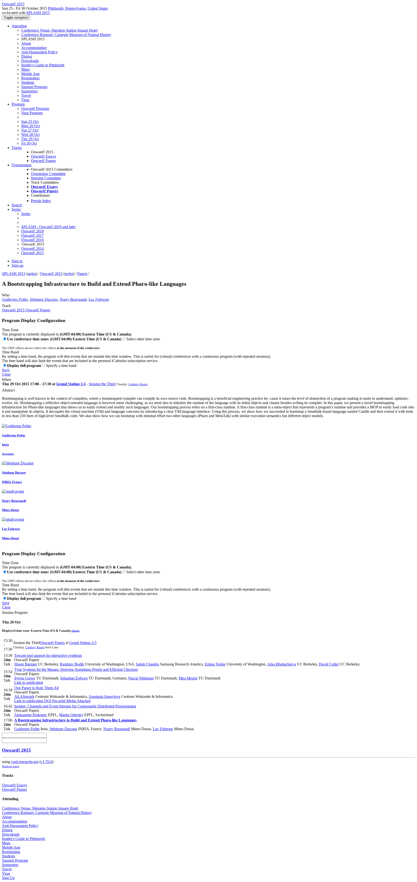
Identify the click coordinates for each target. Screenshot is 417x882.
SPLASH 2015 (38, 13)
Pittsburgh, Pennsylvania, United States (78, 8)
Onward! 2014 (32, 248)
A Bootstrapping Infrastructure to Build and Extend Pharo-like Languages (75, 720)
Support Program (34, 87)
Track (6, 306)
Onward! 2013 (32, 253)
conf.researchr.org (24, 762)
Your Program (32, 113)
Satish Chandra (147, 664)
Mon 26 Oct (30, 126)
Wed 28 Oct (30, 135)
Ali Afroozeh (24, 696)
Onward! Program (35, 108)
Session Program (15, 612)
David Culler (329, 664)
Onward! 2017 (32, 235)
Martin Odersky (71, 715)
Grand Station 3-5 (71, 384)
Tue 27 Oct (29, 130)
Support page (10, 766)
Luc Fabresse (99, 299)
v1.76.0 (46, 762)
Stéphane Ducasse (44, 299)
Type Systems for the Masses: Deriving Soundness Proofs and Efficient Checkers (76, 669)
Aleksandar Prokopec (30, 715)
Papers (82, 274)
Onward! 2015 (51, 274)
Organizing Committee (48, 174)
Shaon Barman (25, 664)
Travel (26, 95)
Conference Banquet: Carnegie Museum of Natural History (66, 35)
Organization (21, 165)
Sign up (17, 265)
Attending (19, 26)
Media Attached (77, 701)
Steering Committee (46, 178)
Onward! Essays (43, 156)
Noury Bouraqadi (73, 299)
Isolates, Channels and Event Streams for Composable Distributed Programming (75, 706)
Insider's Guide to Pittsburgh (42, 65)
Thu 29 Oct (30, 139)
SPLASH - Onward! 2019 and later (48, 227)
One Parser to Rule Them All (36, 688)
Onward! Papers (43, 161)
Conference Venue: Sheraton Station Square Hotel (59, 30)
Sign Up (8, 878)
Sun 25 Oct (30, 121)
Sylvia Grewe (24, 678)
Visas (25, 100)
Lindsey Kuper (138, 384)
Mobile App (30, 74)
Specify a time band (61, 366)
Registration (30, 78)
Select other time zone (143, 339)
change (75, 630)
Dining (26, 56)
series (32, 274)
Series (25, 214)
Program (18, 104)
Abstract (8, 390)
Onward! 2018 (32, 231)
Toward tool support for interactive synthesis (48, 655)
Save (5, 370)
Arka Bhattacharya (281, 664)
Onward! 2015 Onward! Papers (26, 310)
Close (6, 374)
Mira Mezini (188, 678)
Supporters (29, 91)
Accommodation (34, 48)
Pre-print (58, 701)
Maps (25, 69)
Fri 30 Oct (29, 143)
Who (5, 295)
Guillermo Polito (15, 299)
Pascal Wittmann (141, 678)
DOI (47, 701)
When (6, 380)
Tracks (17, 148)
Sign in (17, 261)
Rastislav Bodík (72, 664)
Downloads (30, 61)
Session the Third (102, 384)
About (26, 43)
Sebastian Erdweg (74, 678)
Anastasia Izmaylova (104, 696)
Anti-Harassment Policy (39, 52)
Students (27, 82)
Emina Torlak (215, 664)
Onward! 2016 (32, 240)
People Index (41, 201)
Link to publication (28, 682)
